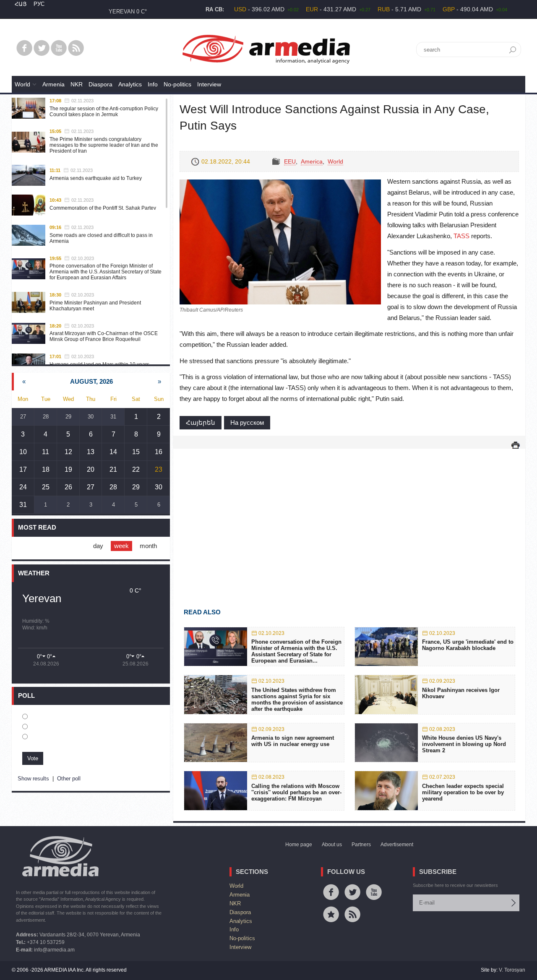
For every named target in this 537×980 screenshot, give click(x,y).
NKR (76, 84)
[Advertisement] (349, 516)
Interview (209, 84)
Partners (361, 844)
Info (153, 84)
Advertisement (397, 844)
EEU (290, 161)
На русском (247, 422)
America (312, 161)
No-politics (177, 84)
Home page (298, 844)
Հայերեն (200, 422)
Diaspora (100, 84)
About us (332, 844)
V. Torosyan (512, 970)
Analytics (130, 84)
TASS (461, 235)
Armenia (53, 84)
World (22, 84)
